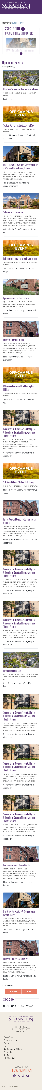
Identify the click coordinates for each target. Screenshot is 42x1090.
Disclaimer (7, 1043)
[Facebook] (14, 1075)
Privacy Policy (8, 1052)
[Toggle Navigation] (37, 5)
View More (13, 991)
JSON (31, 1006)
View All (29, 991)
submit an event (18, 23)
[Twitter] (19, 1075)
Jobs (5, 1046)
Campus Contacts (9, 1037)
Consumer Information (11, 1040)
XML (22, 1006)
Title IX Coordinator (10, 1057)
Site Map (6, 1055)
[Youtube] (28, 1075)
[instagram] (23, 1075)
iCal (14, 1006)
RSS (7, 1006)
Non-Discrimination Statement (13, 1049)
